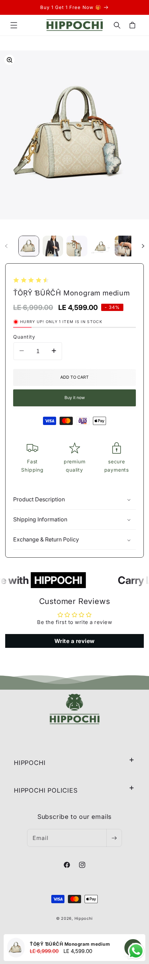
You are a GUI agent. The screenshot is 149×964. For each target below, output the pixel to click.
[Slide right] (143, 246)
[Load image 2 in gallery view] (53, 246)
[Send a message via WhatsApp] (136, 951)
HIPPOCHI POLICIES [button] (46, 790)
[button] (13, 25)
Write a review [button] (74, 640)
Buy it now (74, 397)
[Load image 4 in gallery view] (101, 246)
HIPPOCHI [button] (29, 762)
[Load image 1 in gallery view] (28, 246)
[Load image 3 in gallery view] (77, 246)
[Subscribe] (114, 838)
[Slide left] (6, 246)
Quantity (24, 337)
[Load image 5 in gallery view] (125, 246)
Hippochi (83, 918)
